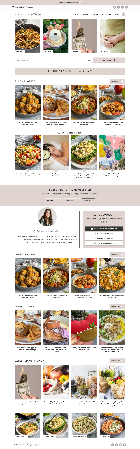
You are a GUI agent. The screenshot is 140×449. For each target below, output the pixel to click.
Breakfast (21, 436)
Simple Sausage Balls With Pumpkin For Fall (27, 123)
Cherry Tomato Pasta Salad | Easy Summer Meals (28, 175)
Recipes (20, 51)
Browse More (115, 81)
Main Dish (49, 436)
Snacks (105, 436)
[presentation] (28, 102)
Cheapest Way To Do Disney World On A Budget (112, 175)
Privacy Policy (35, 445)
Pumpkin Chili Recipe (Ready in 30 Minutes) (84, 123)
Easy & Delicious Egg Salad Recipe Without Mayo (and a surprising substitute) (84, 176)
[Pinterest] (122, 7)
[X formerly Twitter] (126, 7)
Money (76, 51)
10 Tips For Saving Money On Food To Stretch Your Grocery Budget (112, 404)
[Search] (89, 60)
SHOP (117, 14)
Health (104, 51)
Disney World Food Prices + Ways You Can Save (84, 349)
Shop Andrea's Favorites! (23, 7)
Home (78, 14)
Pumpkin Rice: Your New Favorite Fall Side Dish (112, 296)
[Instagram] (118, 7)
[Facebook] (114, 7)
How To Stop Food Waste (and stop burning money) (28, 403)
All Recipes (107, 60)
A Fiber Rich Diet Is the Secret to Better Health (84, 403)
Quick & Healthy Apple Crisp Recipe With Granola (112, 123)
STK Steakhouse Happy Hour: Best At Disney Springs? (56, 123)
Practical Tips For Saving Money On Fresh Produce (55, 403)
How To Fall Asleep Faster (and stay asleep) (56, 175)
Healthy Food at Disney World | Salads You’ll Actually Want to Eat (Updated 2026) (112, 350)
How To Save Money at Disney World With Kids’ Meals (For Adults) (56, 350)
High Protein (79, 436)
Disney (47, 51)
